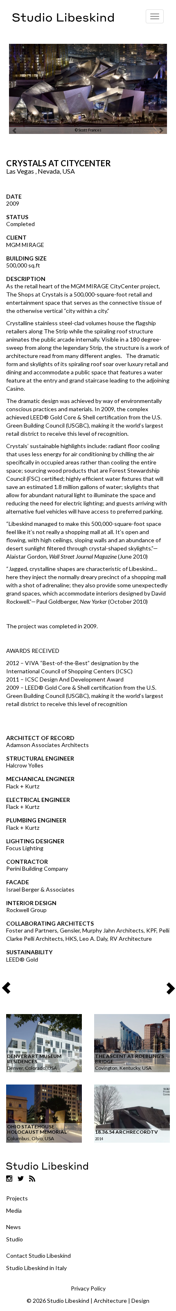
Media (14, 1210)
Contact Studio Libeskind (38, 1255)
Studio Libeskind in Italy (36, 1267)
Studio (14, 1239)
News (13, 1226)
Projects (17, 1198)
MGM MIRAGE (25, 244)
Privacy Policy (88, 1288)
